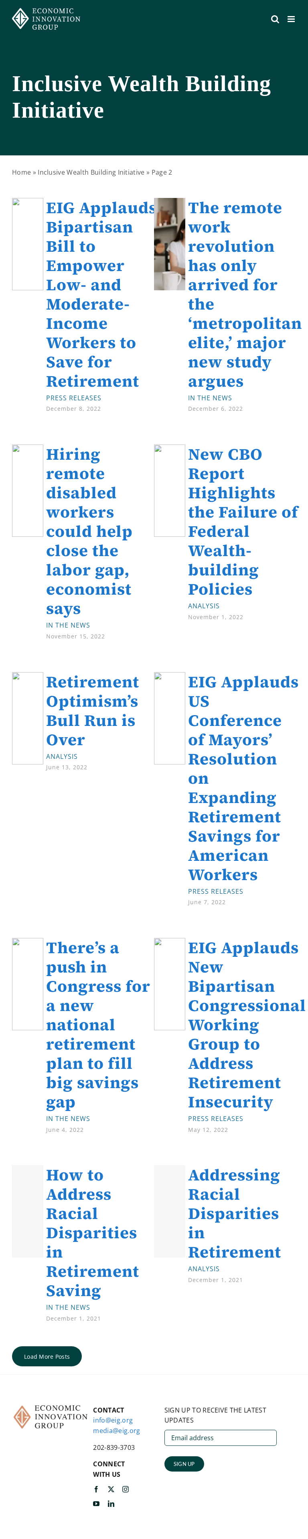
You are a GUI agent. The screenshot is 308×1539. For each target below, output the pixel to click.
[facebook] (96, 1489)
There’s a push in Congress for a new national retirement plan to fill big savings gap (98, 1025)
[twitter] (111, 1489)
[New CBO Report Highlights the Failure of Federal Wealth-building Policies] (169, 449)
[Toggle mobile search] (275, 19)
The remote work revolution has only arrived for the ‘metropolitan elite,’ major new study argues (245, 294)
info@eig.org (113, 1420)
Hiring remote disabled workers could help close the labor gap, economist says (89, 531)
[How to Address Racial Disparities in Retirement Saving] (27, 1211)
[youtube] (96, 1503)
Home (21, 172)
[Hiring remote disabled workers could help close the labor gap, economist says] (27, 449)
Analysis (204, 605)
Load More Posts (47, 1356)
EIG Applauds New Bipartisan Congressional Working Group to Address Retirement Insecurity (247, 1025)
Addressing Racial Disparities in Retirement (234, 1213)
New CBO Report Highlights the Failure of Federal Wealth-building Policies (243, 521)
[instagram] (125, 1489)
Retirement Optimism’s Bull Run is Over (92, 710)
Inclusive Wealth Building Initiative (91, 172)
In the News (210, 397)
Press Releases (73, 397)
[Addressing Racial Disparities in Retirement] (169, 1211)
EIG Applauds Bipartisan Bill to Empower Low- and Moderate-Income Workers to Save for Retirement (101, 294)
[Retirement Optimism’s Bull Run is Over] (27, 677)
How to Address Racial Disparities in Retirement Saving (92, 1232)
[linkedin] (111, 1503)
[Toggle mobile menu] (292, 19)
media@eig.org (116, 1430)
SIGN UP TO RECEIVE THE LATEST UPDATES (215, 1415)
